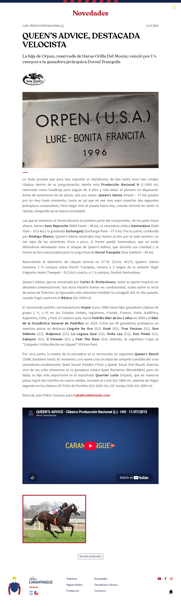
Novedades (90, 13)
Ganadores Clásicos (106, 584)
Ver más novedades (91, 556)
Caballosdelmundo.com (91, 395)
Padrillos (71, 578)
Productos (72, 590)
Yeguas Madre (74, 584)
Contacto (100, 590)
